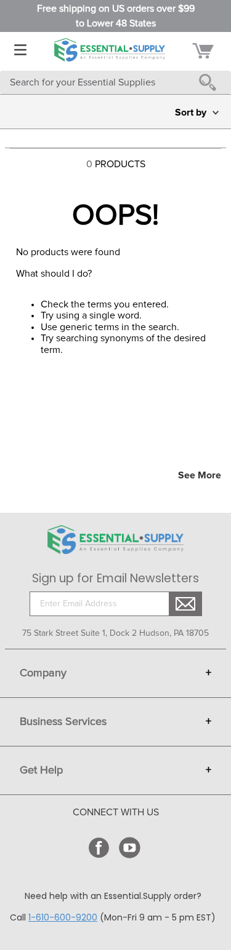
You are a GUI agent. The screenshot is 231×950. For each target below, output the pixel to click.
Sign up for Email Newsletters (115, 578)
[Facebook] (100, 847)
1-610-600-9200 (62, 917)
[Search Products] (210, 82)
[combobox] (115, 82)
